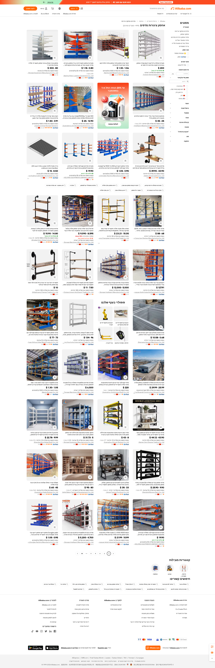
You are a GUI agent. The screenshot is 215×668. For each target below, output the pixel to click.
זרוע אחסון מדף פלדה (108, 185)
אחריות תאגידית (181, 613)
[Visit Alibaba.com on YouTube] (37, 631)
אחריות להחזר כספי (147, 609)
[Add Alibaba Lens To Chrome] (153, 648)
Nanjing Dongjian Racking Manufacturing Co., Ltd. (113, 176)
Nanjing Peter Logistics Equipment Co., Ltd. (78, 76)
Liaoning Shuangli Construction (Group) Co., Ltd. (148, 392)
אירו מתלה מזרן (96, 584)
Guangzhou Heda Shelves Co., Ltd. (46, 492)
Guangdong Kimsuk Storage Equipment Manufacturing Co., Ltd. (77, 442)
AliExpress (75, 658)
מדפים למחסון (93, 589)
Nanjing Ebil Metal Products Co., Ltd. (116, 73)
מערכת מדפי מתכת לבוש (178, 589)
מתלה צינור (182, 584)
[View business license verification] (128, 665)
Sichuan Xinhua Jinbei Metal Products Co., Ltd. (42, 342)
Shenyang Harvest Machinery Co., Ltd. (151, 342)
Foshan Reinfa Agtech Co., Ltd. (153, 74)
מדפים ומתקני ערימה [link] (128, 21)
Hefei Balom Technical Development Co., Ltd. (77, 492)
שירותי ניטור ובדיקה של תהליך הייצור (142, 622)
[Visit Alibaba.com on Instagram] (41, 631)
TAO (125, 658)
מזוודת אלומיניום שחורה (133, 589)
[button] (81, 8)
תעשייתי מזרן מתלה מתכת (147, 584)
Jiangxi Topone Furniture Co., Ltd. (117, 492)
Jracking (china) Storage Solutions (46, 126)
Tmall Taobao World (96, 658)
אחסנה (141, 21)
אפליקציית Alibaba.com (69, 648)
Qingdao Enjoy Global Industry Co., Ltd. (44, 240)
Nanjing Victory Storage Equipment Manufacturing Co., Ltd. (42, 73)
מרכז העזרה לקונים (82, 605)
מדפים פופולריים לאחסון (88, 185)
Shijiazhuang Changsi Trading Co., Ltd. (45, 292)
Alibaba (162, 21)
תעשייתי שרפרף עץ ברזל (111, 589)
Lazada (107, 658)
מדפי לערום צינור (167, 584)
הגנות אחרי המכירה (147, 618)
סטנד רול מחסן (136, 190)
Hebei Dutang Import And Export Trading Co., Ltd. (77, 292)
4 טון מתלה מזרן (120, 190)
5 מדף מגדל (129, 584)
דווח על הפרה (84, 626)
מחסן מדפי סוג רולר (78, 584)
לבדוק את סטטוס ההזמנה (47, 613)
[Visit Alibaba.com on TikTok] (32, 631)
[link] (212, 647)
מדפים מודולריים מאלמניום (155, 589)
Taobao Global (117, 658)
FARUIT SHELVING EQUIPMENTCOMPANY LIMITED (77, 177)
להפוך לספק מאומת (49, 618)
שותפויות (53, 622)
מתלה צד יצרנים (49, 584)
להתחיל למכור (51, 609)
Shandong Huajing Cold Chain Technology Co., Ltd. (42, 176)
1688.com (84, 658)
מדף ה (72, 185)
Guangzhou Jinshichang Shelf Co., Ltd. (115, 392)
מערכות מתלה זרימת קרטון (153, 185)
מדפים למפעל (77, 589)
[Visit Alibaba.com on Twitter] (46, 631)
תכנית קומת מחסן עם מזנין (130, 185)
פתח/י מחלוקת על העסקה (80, 613)
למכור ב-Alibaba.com (49, 605)
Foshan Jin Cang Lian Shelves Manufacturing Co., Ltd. (148, 238)
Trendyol (131, 658)
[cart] (52, 9)
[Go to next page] (77, 554)
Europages (140, 658)
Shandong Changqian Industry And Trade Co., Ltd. (113, 238)
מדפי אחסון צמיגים (113, 584)
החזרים (86, 618)
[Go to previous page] (113, 554)
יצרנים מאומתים (116, 605)
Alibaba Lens (175, 648)
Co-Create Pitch (181, 609)
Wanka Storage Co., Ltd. (50, 392)
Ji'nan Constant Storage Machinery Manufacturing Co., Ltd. (77, 242)
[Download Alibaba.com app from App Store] (52, 648)
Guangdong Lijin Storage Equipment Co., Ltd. (77, 126)
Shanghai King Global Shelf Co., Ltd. (46, 442)
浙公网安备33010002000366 (144, 665)
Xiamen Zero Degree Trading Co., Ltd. (151, 442)
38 (82, 553)
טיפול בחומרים (152, 21)
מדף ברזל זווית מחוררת (154, 190)
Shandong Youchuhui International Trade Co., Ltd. (77, 342)
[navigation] (179, 287)
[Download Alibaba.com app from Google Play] (35, 648)
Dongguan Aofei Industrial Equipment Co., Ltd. (148, 292)
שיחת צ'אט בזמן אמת (82, 609)
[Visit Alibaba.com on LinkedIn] (50, 631)
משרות (184, 618)
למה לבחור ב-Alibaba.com (178, 605)
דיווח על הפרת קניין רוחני (81, 622)
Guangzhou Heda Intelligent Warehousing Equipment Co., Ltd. (148, 126)
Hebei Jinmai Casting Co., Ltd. (154, 176)
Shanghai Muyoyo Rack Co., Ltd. (153, 492)
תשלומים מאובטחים (147, 605)
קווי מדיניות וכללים (148, 626)
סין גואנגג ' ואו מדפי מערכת (54, 185)
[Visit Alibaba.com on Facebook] (55, 631)
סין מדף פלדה (104, 190)
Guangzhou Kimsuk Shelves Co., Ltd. (116, 442)
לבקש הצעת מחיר (116, 609)
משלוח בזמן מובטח (148, 613)
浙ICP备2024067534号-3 (164, 665)
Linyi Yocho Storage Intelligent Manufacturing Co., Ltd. (113, 292)
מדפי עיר (63, 584)
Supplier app (102, 648)
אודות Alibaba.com (180, 600)
